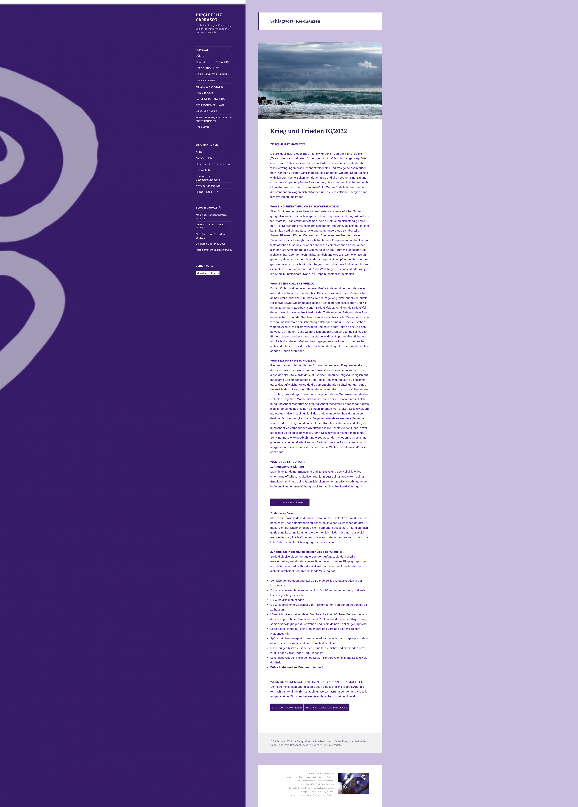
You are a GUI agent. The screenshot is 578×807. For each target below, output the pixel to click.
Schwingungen (313, 745)
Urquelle (337, 745)
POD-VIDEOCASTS (206, 92)
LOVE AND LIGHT (205, 80)
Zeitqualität (303, 741)
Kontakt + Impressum (208, 185)
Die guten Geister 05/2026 (210, 243)
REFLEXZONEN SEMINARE (210, 105)
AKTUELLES (202, 49)
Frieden (319, 741)
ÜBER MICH (202, 127)
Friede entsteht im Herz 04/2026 (214, 249)
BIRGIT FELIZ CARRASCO (209, 17)
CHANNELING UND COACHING (213, 62)
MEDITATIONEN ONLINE (209, 86)
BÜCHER (200, 55)
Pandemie (283, 745)
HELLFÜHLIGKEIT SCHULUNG (212, 74)
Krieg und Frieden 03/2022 (308, 131)
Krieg (345, 741)
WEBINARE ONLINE (206, 111)
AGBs (199, 152)
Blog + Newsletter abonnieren (213, 164)
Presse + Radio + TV (207, 191)
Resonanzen (297, 745)
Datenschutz (203, 170)
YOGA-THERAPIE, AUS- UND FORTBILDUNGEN (211, 119)
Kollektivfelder (333, 741)
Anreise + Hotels (205, 158)
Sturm (327, 745)
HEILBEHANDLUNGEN (208, 68)
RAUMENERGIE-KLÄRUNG (210, 99)
